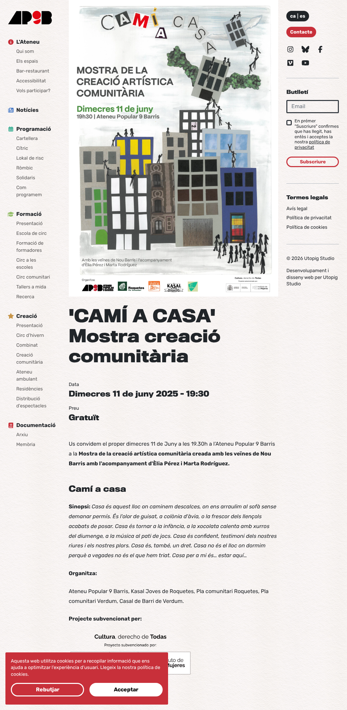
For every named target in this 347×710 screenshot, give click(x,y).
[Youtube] (305, 63)
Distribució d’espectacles (31, 402)
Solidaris (25, 178)
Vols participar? (33, 91)
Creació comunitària (29, 358)
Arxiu (22, 435)
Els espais (27, 61)
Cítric (22, 148)
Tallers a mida (31, 287)
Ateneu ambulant (26, 375)
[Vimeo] (290, 63)
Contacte (301, 32)
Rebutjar (47, 689)
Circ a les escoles (26, 263)
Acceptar (126, 689)
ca (293, 16)
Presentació (29, 223)
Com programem (29, 191)
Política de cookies (306, 227)
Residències (29, 389)
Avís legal (296, 208)
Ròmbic (24, 168)
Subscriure (313, 162)
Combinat (27, 345)
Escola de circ (31, 233)
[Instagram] (290, 49)
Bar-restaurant (32, 71)
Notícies (27, 110)
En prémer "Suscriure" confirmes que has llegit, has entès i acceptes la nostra (316, 134)
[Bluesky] (305, 49)
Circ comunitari (33, 277)
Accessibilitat (31, 81)
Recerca (25, 297)
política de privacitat (312, 145)
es (302, 16)
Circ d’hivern (30, 335)
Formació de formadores (29, 246)
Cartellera (27, 138)
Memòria (25, 444)
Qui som (25, 51)
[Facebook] (320, 49)
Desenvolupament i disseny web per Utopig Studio (312, 277)
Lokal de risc (30, 158)
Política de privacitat (308, 218)
